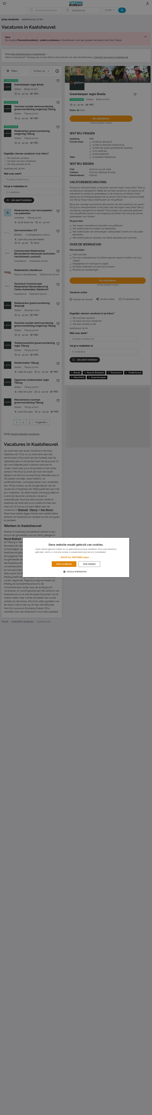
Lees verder (111, 552)
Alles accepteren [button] (64, 564)
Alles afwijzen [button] (89, 564)
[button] (76, 557)
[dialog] (76, 557)
